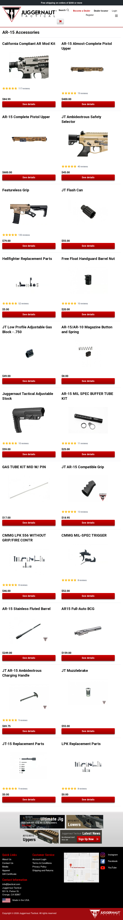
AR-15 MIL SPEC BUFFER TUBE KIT (87, 396)
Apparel (6, 870)
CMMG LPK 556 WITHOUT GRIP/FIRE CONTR (24, 537)
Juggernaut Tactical (29, 913)
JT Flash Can (72, 190)
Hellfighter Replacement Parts (27, 259)
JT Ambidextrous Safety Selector (81, 119)
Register (90, 14)
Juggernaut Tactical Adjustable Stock (27, 396)
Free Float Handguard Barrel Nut (88, 259)
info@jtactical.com (11, 884)
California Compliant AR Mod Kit (28, 44)
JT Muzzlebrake (75, 671)
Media (5, 866)
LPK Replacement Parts (81, 744)
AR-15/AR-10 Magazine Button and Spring (87, 329)
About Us (6, 859)
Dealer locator (101, 10)
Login (114, 10)
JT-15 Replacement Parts (23, 744)
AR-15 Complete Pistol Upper (26, 117)
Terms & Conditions (42, 862)
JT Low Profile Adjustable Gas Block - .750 (27, 329)
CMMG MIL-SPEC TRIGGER (84, 535)
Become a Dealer (81, 10)
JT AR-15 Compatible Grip (83, 467)
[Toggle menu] (116, 16)
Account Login (39, 859)
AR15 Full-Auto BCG (78, 609)
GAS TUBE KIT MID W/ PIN (24, 467)
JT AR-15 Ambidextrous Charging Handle (22, 673)
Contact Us (7, 862)
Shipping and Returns (42, 870)
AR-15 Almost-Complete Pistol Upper (87, 46)
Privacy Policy (39, 866)
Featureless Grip (15, 190)
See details (28, 104)
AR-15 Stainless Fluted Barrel (26, 609)
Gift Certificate (9, 873)
